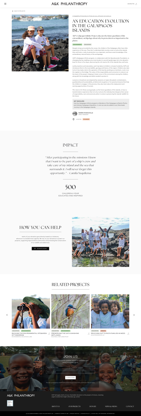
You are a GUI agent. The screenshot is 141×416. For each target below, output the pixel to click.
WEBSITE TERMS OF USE (61, 413)
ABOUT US (55, 406)
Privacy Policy (77, 382)
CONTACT (130, 406)
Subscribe (70, 377)
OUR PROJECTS (75, 406)
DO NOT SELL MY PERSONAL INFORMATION (102, 413)
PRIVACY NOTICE (74, 413)
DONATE (93, 406)
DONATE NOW (42, 248)
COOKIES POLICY (85, 413)
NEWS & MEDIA (111, 406)
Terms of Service (87, 382)
